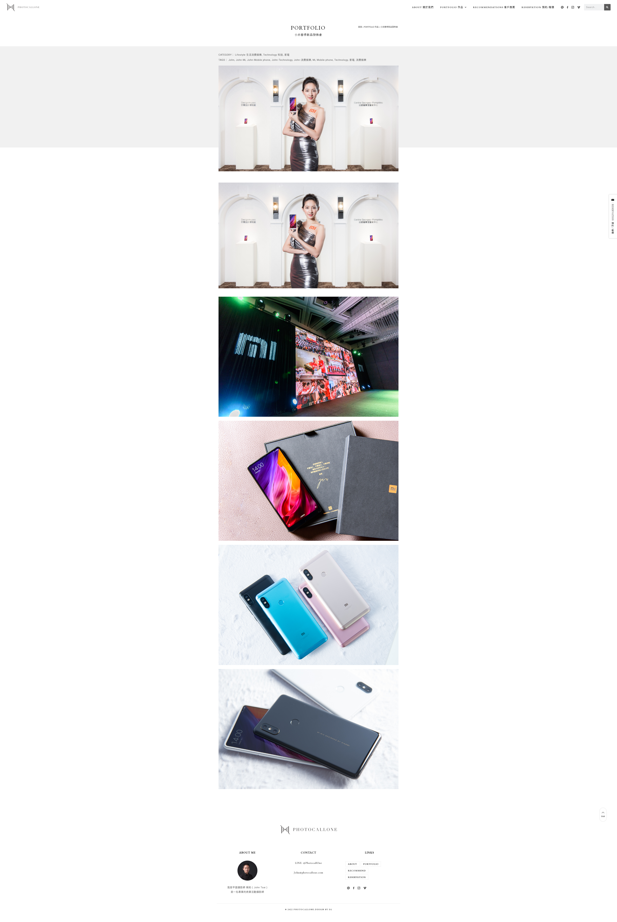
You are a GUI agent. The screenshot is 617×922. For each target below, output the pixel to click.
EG (330, 909)
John (231, 59)
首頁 (360, 27)
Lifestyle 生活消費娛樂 (248, 54)
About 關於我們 (423, 7)
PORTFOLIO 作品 (451, 7)
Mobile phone (325, 59)
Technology (341, 59)
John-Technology (282, 59)
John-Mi (241, 59)
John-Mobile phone (258, 59)
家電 (287, 54)
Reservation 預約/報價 (538, 7)
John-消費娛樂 (302, 59)
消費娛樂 (361, 59)
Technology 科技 (273, 54)
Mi (314, 59)
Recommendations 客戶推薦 (494, 7)
